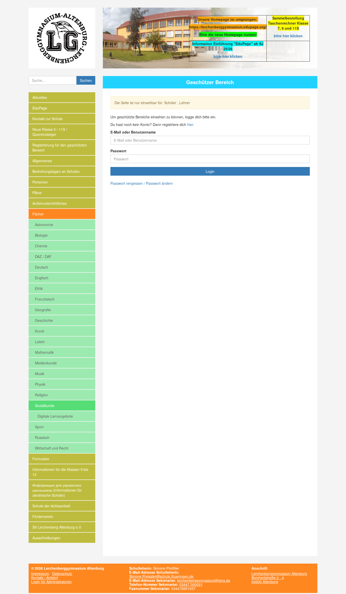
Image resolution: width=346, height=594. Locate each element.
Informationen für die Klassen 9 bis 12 (60, 472)
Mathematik (44, 352)
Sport (39, 426)
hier (190, 124)
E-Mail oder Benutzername (133, 132)
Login (210, 171)
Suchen (86, 80)
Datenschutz (62, 573)
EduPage (39, 107)
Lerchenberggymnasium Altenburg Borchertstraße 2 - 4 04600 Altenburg (279, 577)
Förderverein (42, 516)
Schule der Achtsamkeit (51, 505)
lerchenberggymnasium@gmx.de (203, 580)
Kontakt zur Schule (47, 118)
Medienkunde (46, 362)
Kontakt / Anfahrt (44, 577)
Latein (40, 341)
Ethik (39, 288)
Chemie (41, 245)
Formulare (40, 458)
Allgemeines (42, 160)
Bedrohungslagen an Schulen (56, 171)
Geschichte (44, 320)
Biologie (41, 235)
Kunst (39, 330)
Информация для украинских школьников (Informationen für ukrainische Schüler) (57, 490)
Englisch (41, 277)
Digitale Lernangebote (55, 416)
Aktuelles (39, 97)
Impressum (40, 573)
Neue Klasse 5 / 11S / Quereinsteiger (49, 132)
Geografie (43, 309)
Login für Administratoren (51, 581)
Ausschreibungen (46, 537)
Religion (41, 394)
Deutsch (41, 267)
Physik (40, 384)
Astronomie (44, 224)
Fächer (38, 213)
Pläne (37, 192)
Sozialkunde (44, 405)
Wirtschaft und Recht (51, 448)
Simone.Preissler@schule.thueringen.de (161, 576)
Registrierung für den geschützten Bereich (59, 147)
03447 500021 (191, 584)
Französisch (44, 299)
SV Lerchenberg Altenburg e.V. (57, 527)
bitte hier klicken (288, 35)
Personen (40, 181)
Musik (39, 373)
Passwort (118, 150)
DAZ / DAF (43, 256)
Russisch (42, 437)
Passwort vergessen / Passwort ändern (141, 183)
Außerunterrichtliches (49, 203)
